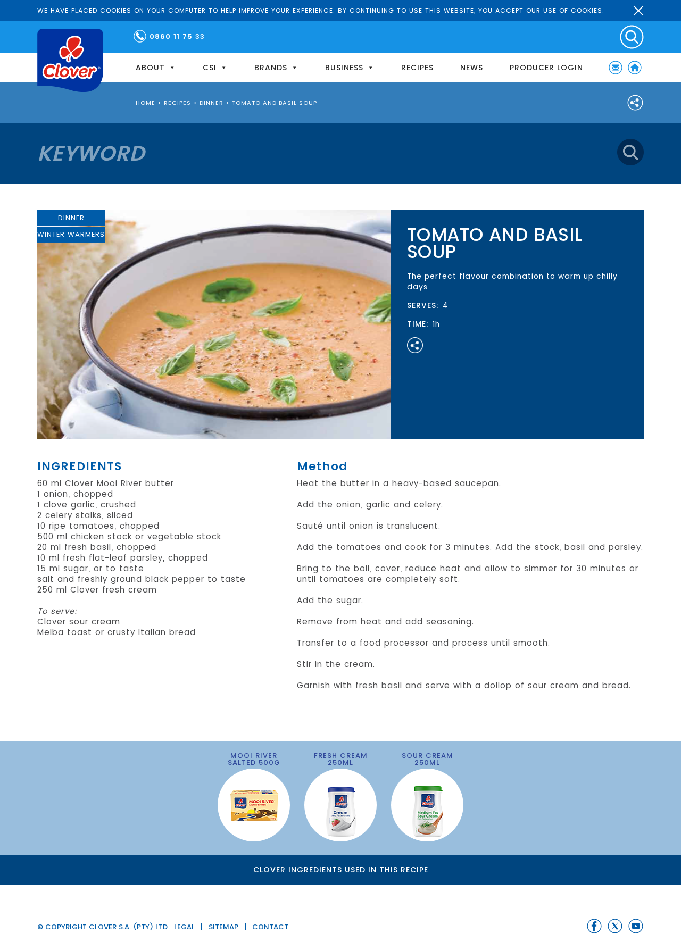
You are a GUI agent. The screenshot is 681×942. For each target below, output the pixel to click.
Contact (270, 926)
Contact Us (615, 67)
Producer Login (546, 67)
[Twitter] (615, 926)
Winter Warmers (71, 234)
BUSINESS (344, 67)
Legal (184, 926)
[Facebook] (594, 926)
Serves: (423, 305)
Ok (638, 10)
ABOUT (150, 67)
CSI (210, 67)
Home (634, 67)
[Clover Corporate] (70, 60)
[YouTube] (636, 926)
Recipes (417, 67)
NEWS (471, 67)
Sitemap (223, 926)
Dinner (71, 218)
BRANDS (270, 67)
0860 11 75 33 (177, 36)
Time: (418, 324)
